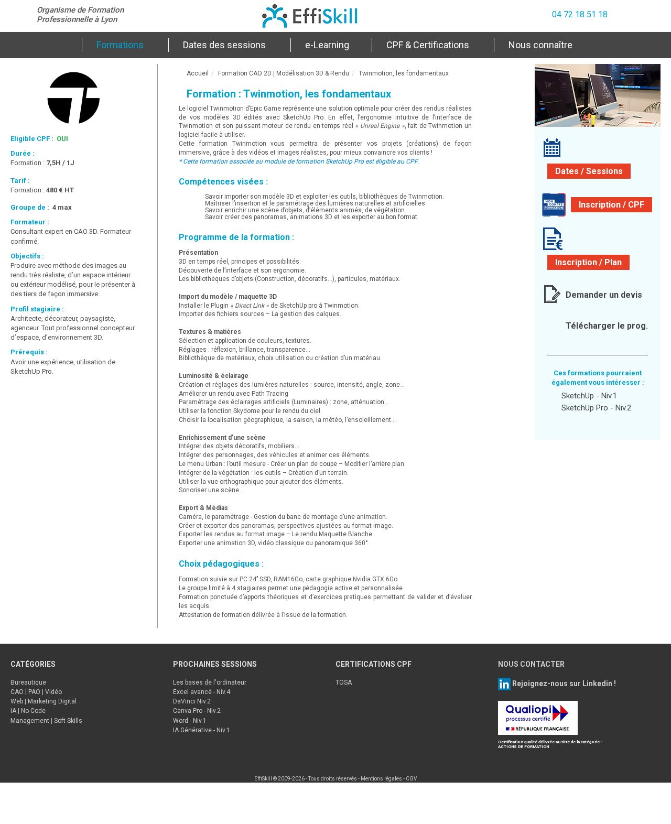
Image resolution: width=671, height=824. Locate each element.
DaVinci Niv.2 (192, 701)
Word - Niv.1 (190, 721)
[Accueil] (59, 45)
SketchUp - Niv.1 (589, 396)
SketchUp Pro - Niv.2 (596, 408)
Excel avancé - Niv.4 (201, 692)
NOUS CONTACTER (531, 664)
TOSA (344, 682)
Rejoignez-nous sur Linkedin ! (563, 683)
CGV (411, 779)
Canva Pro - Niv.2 (197, 711)
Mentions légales (381, 779)
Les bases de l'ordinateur (209, 682)
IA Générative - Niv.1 (201, 730)
